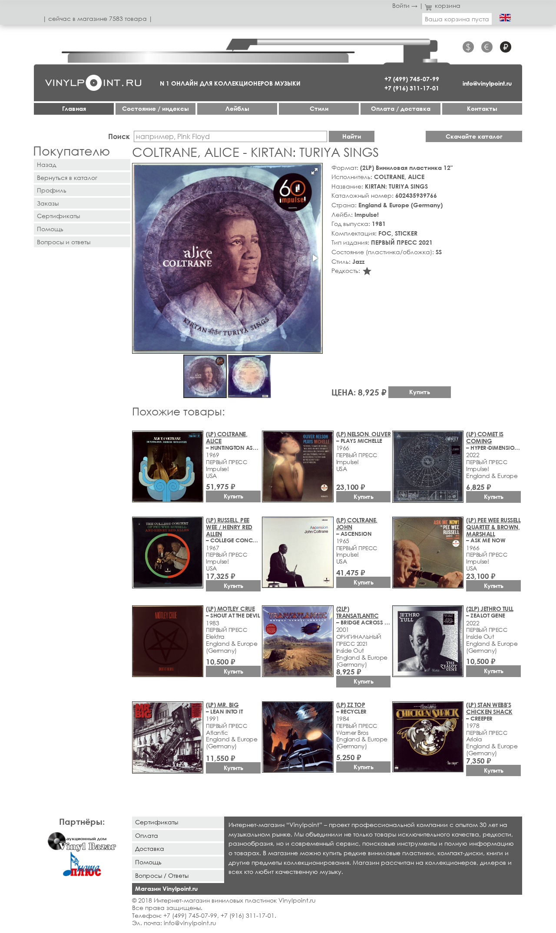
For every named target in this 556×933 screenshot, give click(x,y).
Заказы (48, 203)
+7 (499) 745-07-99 (411, 79)
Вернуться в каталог (67, 177)
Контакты (482, 108)
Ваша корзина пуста (457, 19)
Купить (419, 391)
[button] (314, 171)
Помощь (50, 228)
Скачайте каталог (474, 136)
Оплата (146, 835)
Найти (351, 136)
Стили (319, 108)
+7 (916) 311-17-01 (411, 88)
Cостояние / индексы (155, 108)
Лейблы (237, 108)
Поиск (119, 136)
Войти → (404, 5)
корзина (447, 5)
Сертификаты (58, 215)
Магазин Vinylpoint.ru (166, 888)
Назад (46, 164)
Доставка (149, 848)
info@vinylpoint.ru (487, 83)
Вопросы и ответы (63, 242)
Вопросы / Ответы (162, 875)
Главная (74, 108)
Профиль (51, 190)
